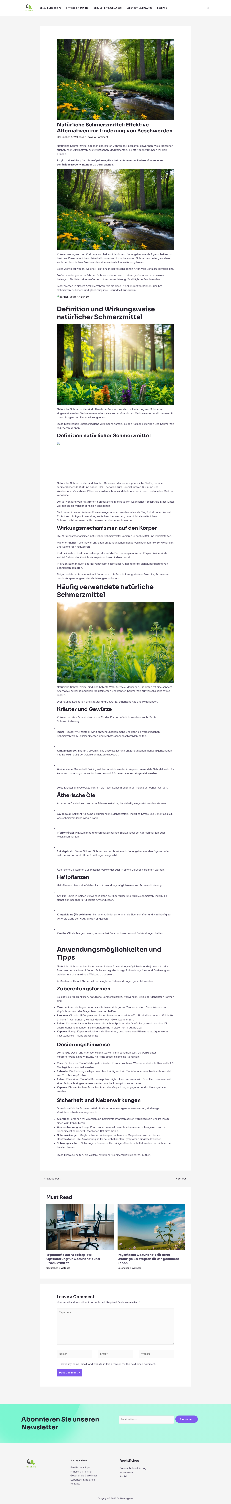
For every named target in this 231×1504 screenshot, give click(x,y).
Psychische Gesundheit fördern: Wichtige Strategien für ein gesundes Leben (148, 1259)
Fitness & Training (77, 8)
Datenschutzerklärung (132, 1468)
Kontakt (124, 1476)
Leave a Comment (97, 137)
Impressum (126, 1472)
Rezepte (162, 8)
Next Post (183, 1178)
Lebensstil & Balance (139, 8)
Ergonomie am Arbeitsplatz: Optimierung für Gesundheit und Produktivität (73, 1259)
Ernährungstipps (50, 8)
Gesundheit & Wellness (108, 8)
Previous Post (50, 1178)
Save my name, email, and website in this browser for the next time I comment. (108, 1364)
